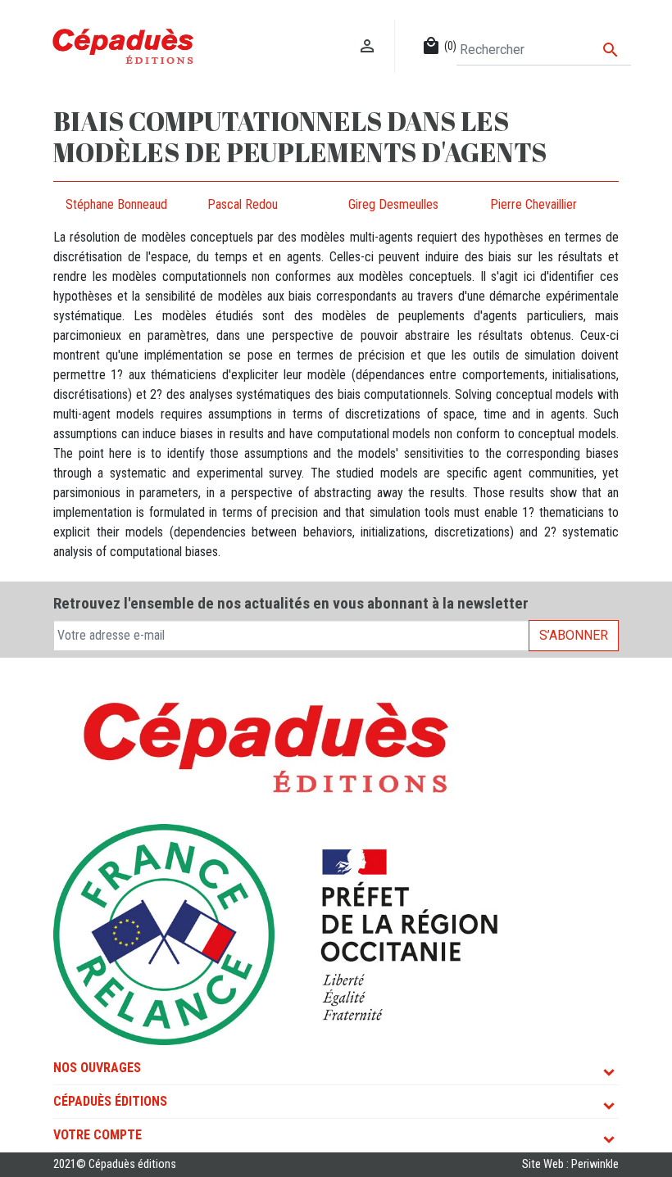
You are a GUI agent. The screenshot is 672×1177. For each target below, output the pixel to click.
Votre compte (97, 1135)
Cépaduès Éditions (110, 1101)
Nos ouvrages (97, 1067)
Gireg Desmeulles (393, 204)
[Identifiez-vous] (367, 29)
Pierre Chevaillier (533, 204)
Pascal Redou (242, 204)
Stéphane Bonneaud (116, 204)
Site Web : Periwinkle (570, 1164)
